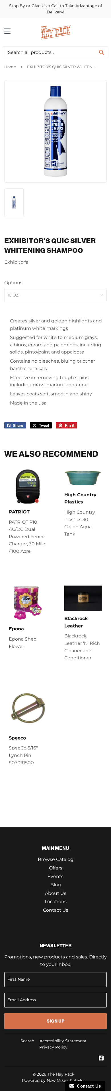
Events (55, 876)
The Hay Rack (61, 1074)
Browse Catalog (55, 859)
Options (13, 282)
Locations (56, 901)
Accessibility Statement (63, 1041)
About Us (55, 893)
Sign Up (55, 1021)
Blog (55, 884)
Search (27, 1041)
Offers (55, 868)
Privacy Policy (53, 1047)
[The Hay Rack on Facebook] (101, 1058)
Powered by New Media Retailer (53, 1080)
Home (10, 66)
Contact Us (55, 910)
